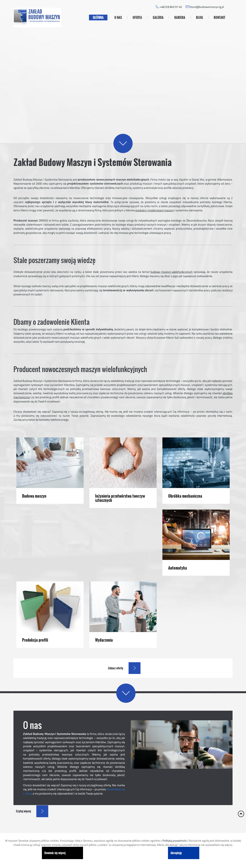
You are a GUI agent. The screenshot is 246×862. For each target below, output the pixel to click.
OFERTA (137, 17)
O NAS (118, 17)
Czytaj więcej (154, 115)
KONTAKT (219, 17)
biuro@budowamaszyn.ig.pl (207, 7)
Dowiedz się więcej (55, 853)
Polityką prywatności (174, 840)
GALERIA (158, 17)
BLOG (199, 17)
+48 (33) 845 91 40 (171, 7)
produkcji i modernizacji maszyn (154, 210)
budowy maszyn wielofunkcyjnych (171, 272)
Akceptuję (176, 853)
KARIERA (179, 17)
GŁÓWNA (98, 17)
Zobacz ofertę (115, 668)
